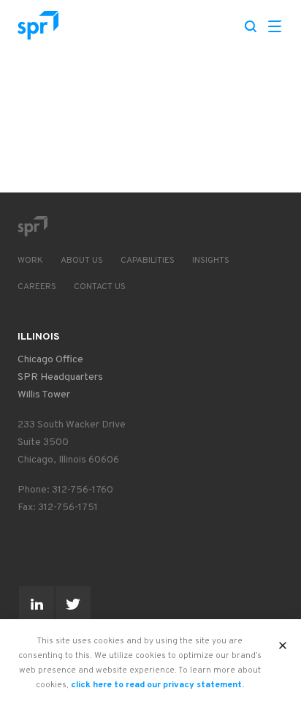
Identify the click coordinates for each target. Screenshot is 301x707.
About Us (82, 260)
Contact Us (100, 287)
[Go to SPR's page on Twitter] (73, 603)
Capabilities (148, 260)
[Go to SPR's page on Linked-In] (36, 603)
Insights (210, 260)
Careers (37, 287)
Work (30, 260)
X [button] (283, 641)
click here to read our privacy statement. (157, 685)
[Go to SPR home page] (32, 226)
